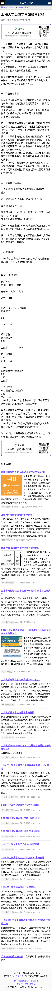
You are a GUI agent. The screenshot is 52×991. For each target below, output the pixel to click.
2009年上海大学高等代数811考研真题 (20, 818)
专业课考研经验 (8, 583)
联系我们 (26, 981)
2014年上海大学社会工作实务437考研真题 (22, 857)
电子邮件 (34, 981)
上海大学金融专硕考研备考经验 (16, 514)
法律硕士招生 (7, 672)
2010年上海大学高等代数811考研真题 (20, 805)
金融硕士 (11, 7)
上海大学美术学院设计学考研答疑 (17, 712)
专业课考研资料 (8, 705)
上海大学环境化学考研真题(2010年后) (20, 679)
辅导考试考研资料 (8, 949)
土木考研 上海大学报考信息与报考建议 (20, 547)
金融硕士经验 (23, 7)
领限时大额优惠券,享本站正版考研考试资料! (23, 471)
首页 (3, 7)
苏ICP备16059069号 (26, 984)
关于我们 (18, 981)
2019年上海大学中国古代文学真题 (18, 887)
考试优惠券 (6, 507)
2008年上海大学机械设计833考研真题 (20, 831)
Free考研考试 (26, 2)
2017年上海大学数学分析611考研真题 (20, 844)
